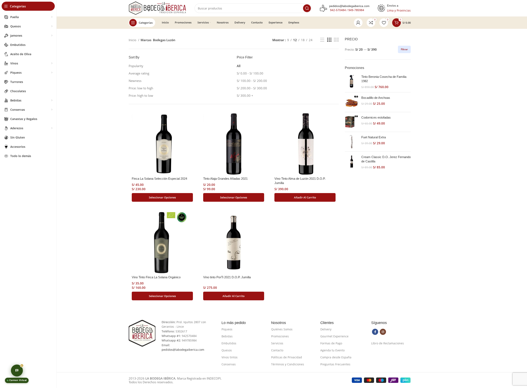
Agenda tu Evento (332, 350)
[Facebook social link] (375, 332)
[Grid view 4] (336, 40)
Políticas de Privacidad (286, 357)
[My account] (358, 23)
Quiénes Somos (282, 329)
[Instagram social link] (383, 332)
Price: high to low (141, 95)
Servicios (277, 343)
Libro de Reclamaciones (387, 343)
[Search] (307, 8)
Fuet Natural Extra (373, 137)
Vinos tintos (230, 357)
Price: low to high (141, 88)
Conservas (229, 364)
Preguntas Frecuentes (335, 364)
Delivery (325, 329)
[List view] (322, 40)
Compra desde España (335, 357)
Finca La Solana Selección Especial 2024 (159, 178)
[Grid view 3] (329, 40)
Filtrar (404, 49)
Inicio (133, 40)
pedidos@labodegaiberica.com (349, 6)
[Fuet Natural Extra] (351, 141)
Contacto (277, 350)
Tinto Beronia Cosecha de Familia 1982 (383, 79)
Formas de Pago (331, 343)
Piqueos (227, 329)
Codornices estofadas (376, 117)
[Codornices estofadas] (351, 122)
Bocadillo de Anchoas (375, 97)
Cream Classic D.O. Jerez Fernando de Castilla (386, 159)
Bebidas (227, 336)
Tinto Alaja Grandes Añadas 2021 (225, 178)
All (238, 66)
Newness (135, 81)
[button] (305, 197)
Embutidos (229, 343)
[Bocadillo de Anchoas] (351, 102)
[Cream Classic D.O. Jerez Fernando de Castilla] (351, 162)
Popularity (136, 66)
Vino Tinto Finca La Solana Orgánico (156, 277)
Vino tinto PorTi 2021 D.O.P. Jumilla (227, 277)
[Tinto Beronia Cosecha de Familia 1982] (351, 82)
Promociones (280, 336)
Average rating (139, 73)
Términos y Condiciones (287, 364)
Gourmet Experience (334, 336)
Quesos (227, 350)
